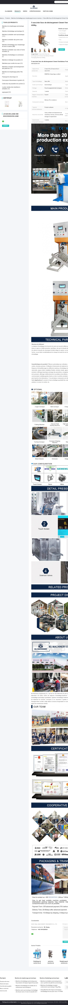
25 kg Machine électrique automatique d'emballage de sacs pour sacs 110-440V (52, 990)
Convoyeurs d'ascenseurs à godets (12, 80)
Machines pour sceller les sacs (11, 63)
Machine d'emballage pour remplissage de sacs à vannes (26, 18)
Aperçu (2, 18)
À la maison (8, 11)
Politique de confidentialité (9, 1002)
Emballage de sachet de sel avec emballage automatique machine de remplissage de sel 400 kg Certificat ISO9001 (37, 962)
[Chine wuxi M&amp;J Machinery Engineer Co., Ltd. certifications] (7, 104)
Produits (17, 11)
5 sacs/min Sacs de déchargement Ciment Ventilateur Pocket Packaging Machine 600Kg (42, 55)
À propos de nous (35, 11)
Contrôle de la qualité (5, 986)
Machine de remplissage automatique (13, 26)
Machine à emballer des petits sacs (12, 39)
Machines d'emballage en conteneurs (13, 55)
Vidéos (25, 11)
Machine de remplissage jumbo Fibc (12, 72)
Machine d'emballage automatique (12, 31)
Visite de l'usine (48, 11)
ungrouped (5, 92)
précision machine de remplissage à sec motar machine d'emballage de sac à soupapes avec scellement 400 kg (51, 962)
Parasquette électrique (9, 77)
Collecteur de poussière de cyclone (12, 83)
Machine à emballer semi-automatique (13, 34)
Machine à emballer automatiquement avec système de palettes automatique (51, 981)
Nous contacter (4, 988)
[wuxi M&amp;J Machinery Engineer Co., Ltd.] (34, 7)
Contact (61, 49)
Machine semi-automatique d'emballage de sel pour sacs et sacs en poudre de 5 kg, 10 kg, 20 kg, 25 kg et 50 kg (27, 991)
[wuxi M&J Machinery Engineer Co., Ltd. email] (4, 121)
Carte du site (3, 990)
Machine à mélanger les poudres (11, 60)
